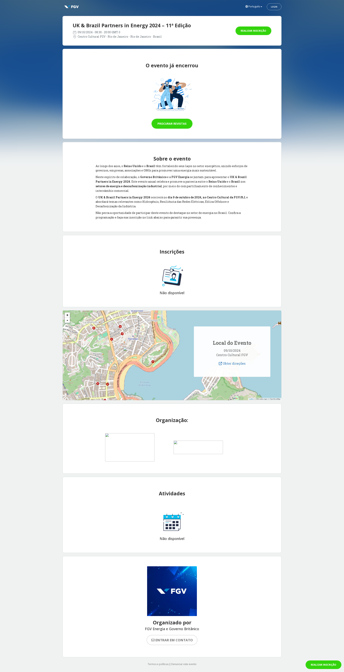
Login (274, 6)
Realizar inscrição (253, 30)
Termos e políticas (158, 664)
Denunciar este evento (183, 664)
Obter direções (233, 363)
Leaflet (251, 399)
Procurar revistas (172, 123)
